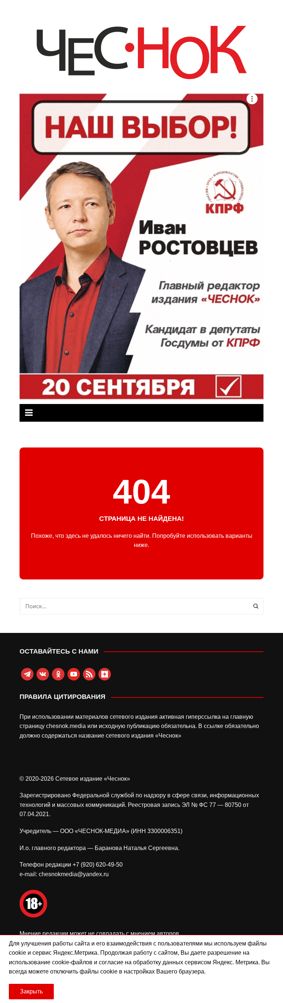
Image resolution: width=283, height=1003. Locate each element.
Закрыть (31, 991)
